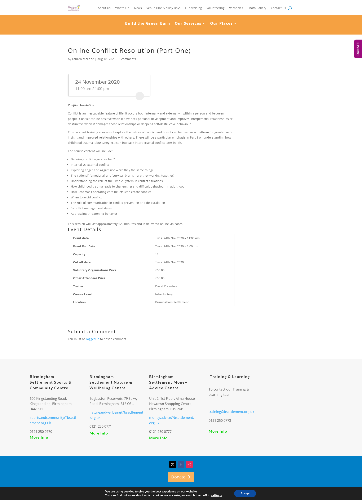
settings (216, 495)
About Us (104, 8)
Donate (178, 477)
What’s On (122, 8)
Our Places (221, 24)
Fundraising (193, 8)
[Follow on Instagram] (189, 464)
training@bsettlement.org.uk (231, 411)
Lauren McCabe (83, 59)
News (138, 8)
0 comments (127, 59)
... (139, 96)
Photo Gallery (257, 8)
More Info (39, 437)
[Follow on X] (172, 464)
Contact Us (278, 8)
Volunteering (216, 8)
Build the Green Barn (147, 24)
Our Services (188, 24)
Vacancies (236, 8)
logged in (92, 339)
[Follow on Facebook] (181, 464)
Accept (245, 493)
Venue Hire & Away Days (163, 8)
